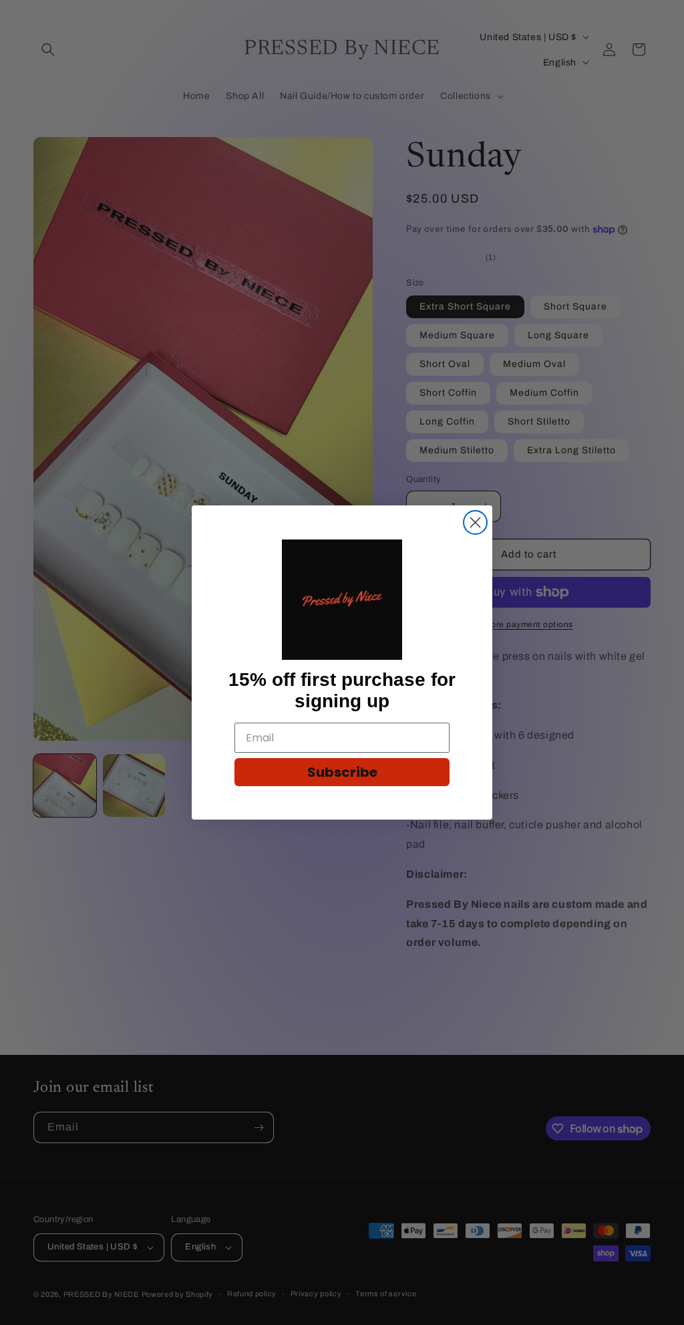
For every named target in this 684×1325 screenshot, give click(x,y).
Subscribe (342, 772)
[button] (342, 599)
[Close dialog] (475, 522)
